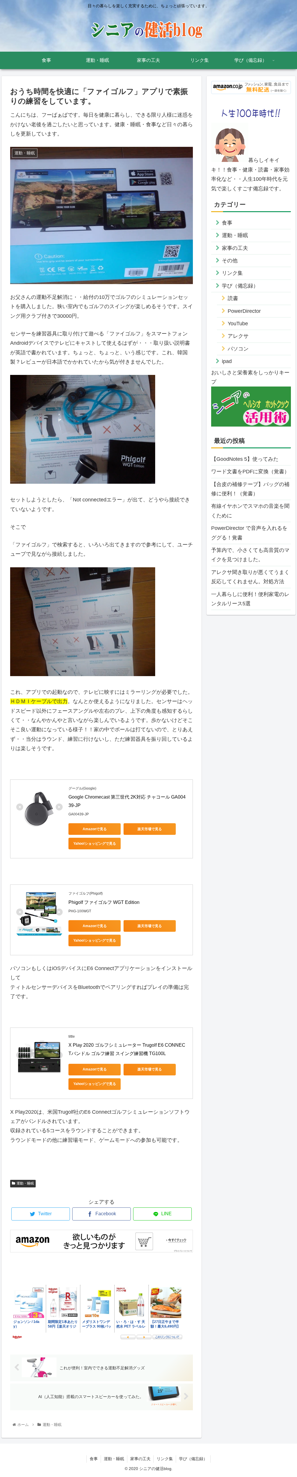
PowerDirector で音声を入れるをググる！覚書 (249, 532)
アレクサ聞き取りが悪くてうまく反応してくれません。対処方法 (250, 576)
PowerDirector (244, 311)
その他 (230, 260)
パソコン (238, 349)
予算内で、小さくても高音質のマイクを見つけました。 (250, 554)
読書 (233, 298)
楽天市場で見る (149, 829)
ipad (227, 361)
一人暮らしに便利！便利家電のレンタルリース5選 (250, 598)
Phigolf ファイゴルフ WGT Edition (104, 902)
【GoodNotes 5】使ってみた (244, 459)
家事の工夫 (235, 248)
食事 (227, 223)
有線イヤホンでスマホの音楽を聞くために (250, 510)
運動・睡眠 (25, 1183)
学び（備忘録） (240, 286)
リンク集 (232, 273)
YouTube (238, 323)
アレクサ (238, 336)
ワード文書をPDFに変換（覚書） (250, 471)
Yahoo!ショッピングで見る (94, 844)
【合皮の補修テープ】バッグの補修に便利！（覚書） (250, 488)
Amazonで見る (95, 829)
